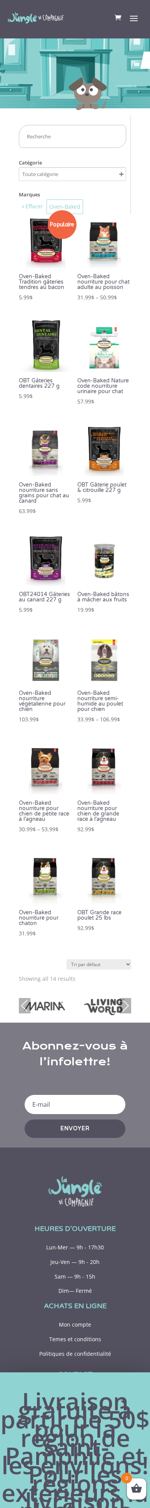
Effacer (34, 206)
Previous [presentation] (24, 1005)
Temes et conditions (75, 1339)
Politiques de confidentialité (75, 1353)
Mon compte (75, 1324)
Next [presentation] (125, 1005)
